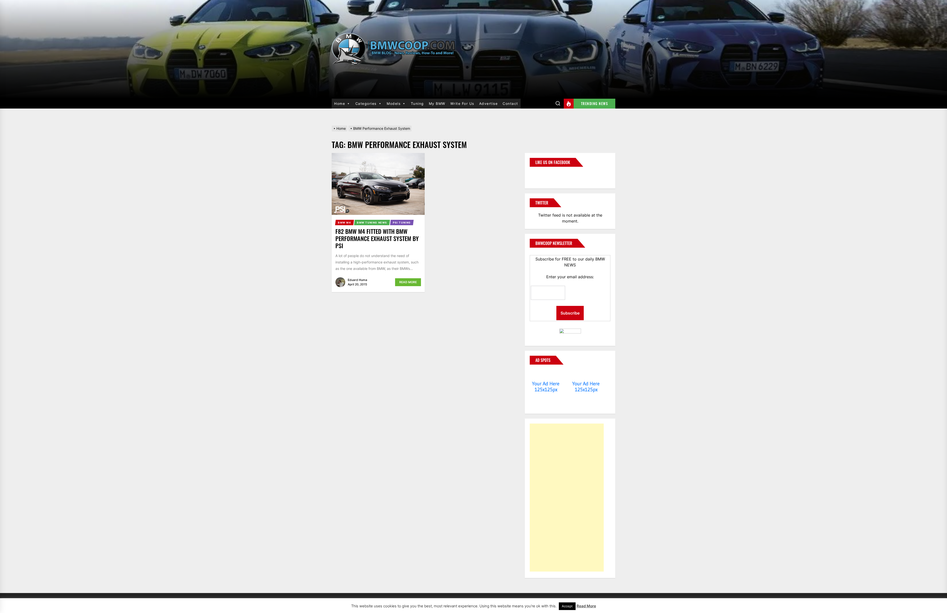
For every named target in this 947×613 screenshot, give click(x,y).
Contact (510, 103)
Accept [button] (567, 606)
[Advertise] (545, 374)
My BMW (437, 103)
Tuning (417, 103)
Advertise (488, 103)
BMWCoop (545, 174)
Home (339, 103)
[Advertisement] (567, 498)
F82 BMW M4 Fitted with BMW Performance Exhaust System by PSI (377, 238)
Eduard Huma (357, 280)
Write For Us (462, 103)
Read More (408, 282)
